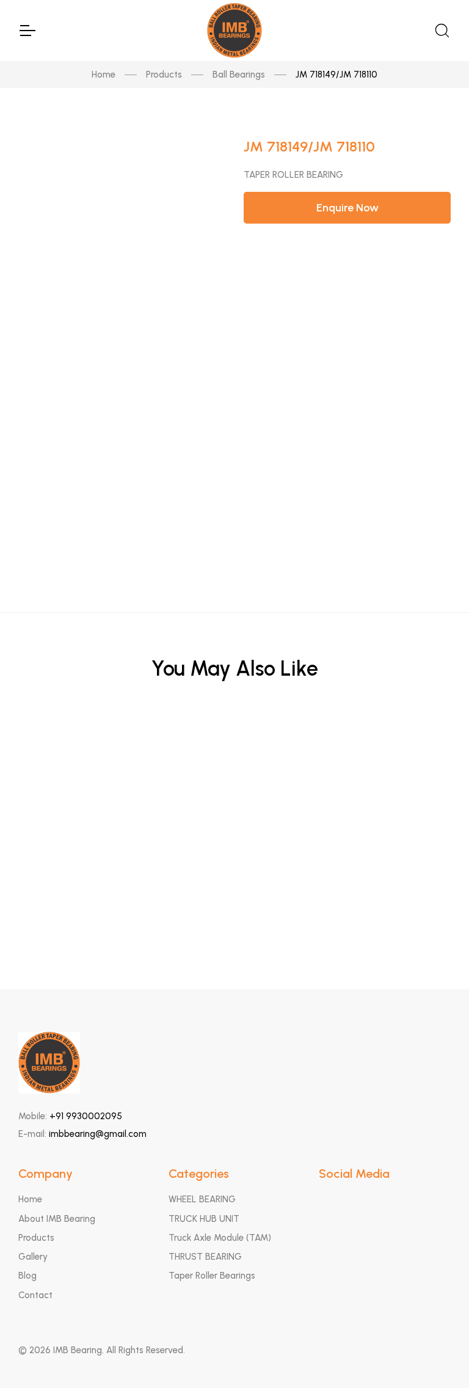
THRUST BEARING (205, 1256)
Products (164, 74)
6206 (235, 747)
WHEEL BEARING (202, 1199)
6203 (235, 868)
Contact (35, 1295)
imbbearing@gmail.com (98, 1133)
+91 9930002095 (85, 1116)
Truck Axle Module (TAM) (220, 1237)
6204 (235, 927)
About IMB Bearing (56, 1218)
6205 (235, 807)
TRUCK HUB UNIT (204, 1218)
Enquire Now (347, 207)
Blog (27, 1275)
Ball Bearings (239, 74)
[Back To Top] (436, 1355)
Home (103, 74)
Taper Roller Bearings (212, 1275)
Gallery (33, 1256)
